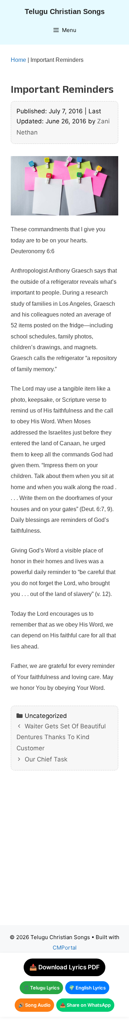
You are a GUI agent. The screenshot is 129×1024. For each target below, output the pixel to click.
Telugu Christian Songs (65, 11)
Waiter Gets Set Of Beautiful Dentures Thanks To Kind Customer (61, 737)
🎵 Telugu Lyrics (41, 988)
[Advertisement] (64, 853)
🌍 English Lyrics (87, 988)
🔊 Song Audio (34, 1005)
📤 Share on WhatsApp (85, 1005)
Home (18, 60)
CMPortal (65, 947)
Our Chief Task (46, 759)
